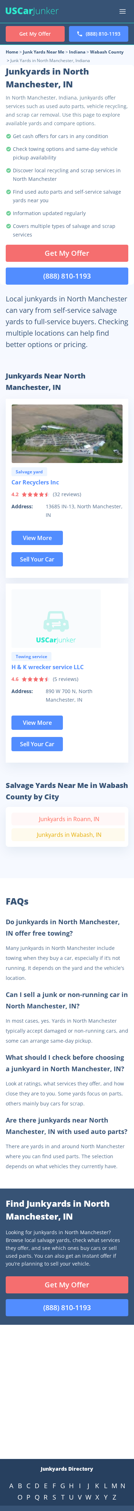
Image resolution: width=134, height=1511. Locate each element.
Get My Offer (67, 253)
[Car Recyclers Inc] (67, 434)
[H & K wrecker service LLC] (67, 618)
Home (12, 52)
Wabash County (107, 52)
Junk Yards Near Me (43, 52)
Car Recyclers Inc (35, 482)
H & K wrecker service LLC (47, 667)
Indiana (77, 52)
